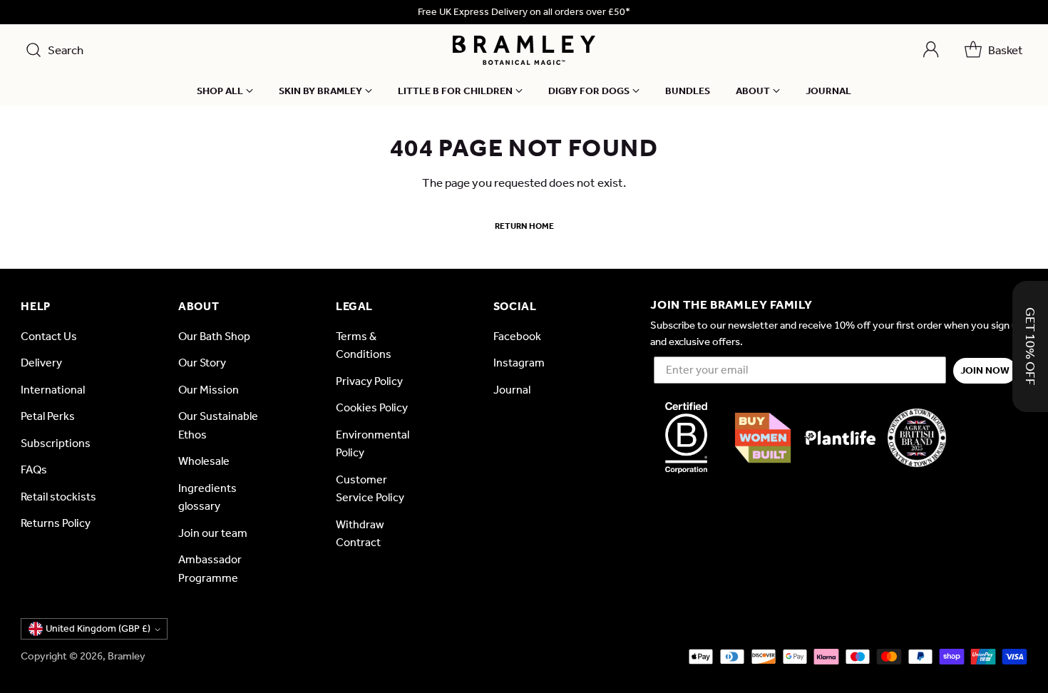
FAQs (34, 469)
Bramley (126, 656)
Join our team (212, 533)
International (53, 389)
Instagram (519, 362)
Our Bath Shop (214, 336)
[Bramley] (524, 50)
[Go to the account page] (931, 49)
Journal (511, 389)
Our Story (202, 362)
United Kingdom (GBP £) (98, 628)
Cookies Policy (372, 407)
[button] (1030, 346)
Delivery (41, 362)
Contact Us (49, 336)
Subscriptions (56, 443)
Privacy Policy (369, 381)
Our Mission (208, 389)
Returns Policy (56, 523)
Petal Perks (48, 416)
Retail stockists (58, 496)
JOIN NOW (985, 370)
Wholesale (204, 461)
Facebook (517, 336)
